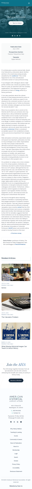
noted (19, 207)
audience (15, 76)
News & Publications (16, 443)
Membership (16, 450)
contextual (10, 129)
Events (16, 436)
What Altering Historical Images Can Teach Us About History (14, 347)
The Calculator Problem (9, 317)
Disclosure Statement (16, 471)
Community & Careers (16, 439)
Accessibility (16, 468)
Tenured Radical (20, 244)
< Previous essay (16, 233)
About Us (16, 446)
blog (17, 90)
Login (16, 453)
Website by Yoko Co (16, 486)
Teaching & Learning (16, 432)
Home (6, 32)
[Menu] (29, 3)
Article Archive (13, 32)
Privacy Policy (16, 464)
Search (16, 457)
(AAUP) (10, 228)
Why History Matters (16, 429)
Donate (16, 461)
